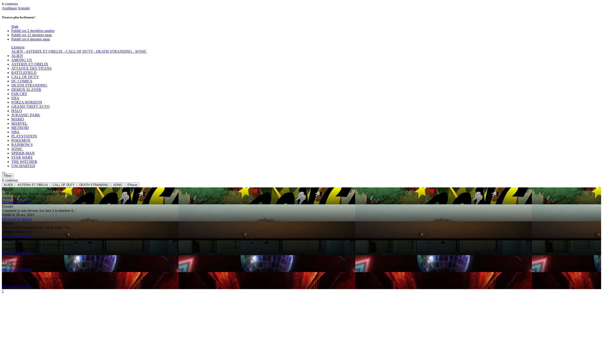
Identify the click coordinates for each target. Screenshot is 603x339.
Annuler (24, 8)
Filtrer (8, 176)
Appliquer (9, 8)
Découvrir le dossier (17, 202)
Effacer (132, 185)
